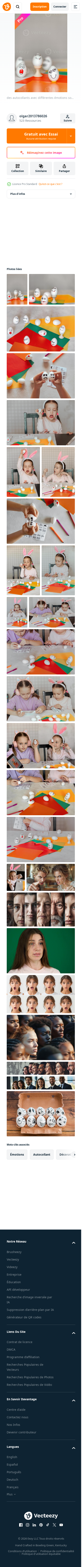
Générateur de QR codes (24, 1486)
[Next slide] (65, 1319)
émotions (17, 1318)
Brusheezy (14, 1416)
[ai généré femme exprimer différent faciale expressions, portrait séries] (40, 1158)
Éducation (14, 1446)
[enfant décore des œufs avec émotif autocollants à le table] (40, 974)
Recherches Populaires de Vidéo (29, 1559)
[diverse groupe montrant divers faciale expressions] (40, 1246)
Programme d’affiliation (23, 1526)
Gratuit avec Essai (41, 136)
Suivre (68, 120)
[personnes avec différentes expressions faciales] (40, 1232)
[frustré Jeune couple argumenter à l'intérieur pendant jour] (31, 1041)
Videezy (12, 1431)
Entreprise (14, 1438)
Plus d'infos (17, 194)
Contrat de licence (19, 1511)
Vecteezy (13, 1423)
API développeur (18, 1454)
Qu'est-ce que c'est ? (50, 184)
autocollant (41, 1318)
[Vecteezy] (7, 7)
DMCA (11, 1518)
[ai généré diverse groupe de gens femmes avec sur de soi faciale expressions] (40, 1201)
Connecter (59, 6)
